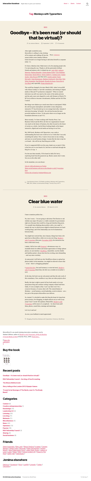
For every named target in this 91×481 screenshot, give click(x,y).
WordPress (43, 251)
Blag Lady (19, 447)
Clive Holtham (60, 72)
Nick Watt (59, 79)
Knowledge (7, 408)
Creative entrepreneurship (12, 406)
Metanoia (6, 418)
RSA (31, 183)
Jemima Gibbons (34, 43)
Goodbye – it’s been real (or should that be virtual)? (45, 35)
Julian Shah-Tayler (32, 450)
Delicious (6, 465)
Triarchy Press (53, 183)
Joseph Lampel (51, 77)
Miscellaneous (8, 421)
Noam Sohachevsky (47, 83)
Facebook (13, 465)
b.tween (38, 447)
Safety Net (11, 454)
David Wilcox (37, 75)
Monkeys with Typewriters (57, 181)
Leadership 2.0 (8, 411)
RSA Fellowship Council (11, 430)
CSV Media (42, 181)
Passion (5, 428)
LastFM (25, 465)
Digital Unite (13, 448)
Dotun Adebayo (46, 75)
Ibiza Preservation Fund (17, 450)
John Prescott (34, 77)
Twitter (39, 465)
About (65, 3)
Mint (19, 452)
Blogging (29, 319)
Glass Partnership (33, 448)
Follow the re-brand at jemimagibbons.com (38, 173)
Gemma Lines (56, 75)
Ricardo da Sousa (50, 81)
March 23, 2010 (54, 207)
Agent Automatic (9, 447)
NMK (28, 183)
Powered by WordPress (29, 477)
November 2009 (47, 240)
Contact (78, 3)
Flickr (20, 465)
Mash (15, 452)
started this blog (30, 268)
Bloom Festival (29, 447)
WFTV (59, 183)
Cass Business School (32, 181)
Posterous (44, 246)
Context (6, 404)
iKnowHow (35, 319)
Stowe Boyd (60, 81)
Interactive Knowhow (11, 3)
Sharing (5, 433)
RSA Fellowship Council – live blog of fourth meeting (21, 379)
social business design (43, 183)
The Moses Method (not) (12, 383)
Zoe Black (28, 83)
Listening (6, 413)
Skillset (34, 183)
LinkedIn (33, 465)
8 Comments (60, 43)
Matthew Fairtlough (49, 79)
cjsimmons (57, 55)
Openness (6, 426)
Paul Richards (40, 81)
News (45, 27)
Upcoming (6, 466)
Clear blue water (45, 201)
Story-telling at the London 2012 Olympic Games (20, 386)
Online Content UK (28, 452)
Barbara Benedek (36, 72)
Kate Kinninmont (37, 79)
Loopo (9, 452)
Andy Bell (54, 70)
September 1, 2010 (48, 43)
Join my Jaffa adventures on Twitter (35, 166)
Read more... (36, 337)
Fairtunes (22, 448)
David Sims (28, 75)
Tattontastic (20, 454)
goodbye (47, 181)
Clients (73, 3)
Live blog (6, 416)
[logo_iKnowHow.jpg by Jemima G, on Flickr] (25, 342)
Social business (8, 435)
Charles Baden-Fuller (48, 72)
